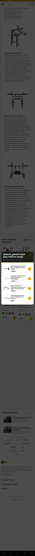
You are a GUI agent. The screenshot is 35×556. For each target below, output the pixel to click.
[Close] (30, 254)
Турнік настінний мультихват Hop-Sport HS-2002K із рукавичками (18, 287)
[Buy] (29, 268)
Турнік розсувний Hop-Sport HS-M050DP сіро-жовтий (17, 297)
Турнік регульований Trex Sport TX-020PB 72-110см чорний (18, 267)
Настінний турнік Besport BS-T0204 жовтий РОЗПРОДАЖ (18, 277)
